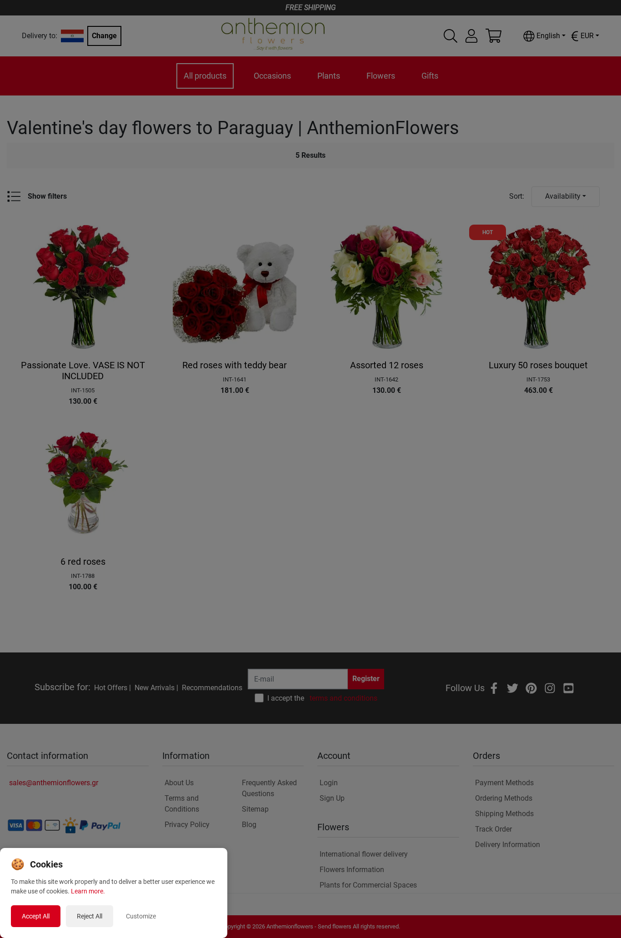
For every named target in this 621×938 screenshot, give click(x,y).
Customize (141, 916)
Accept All (36, 916)
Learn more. (88, 891)
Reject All (89, 916)
